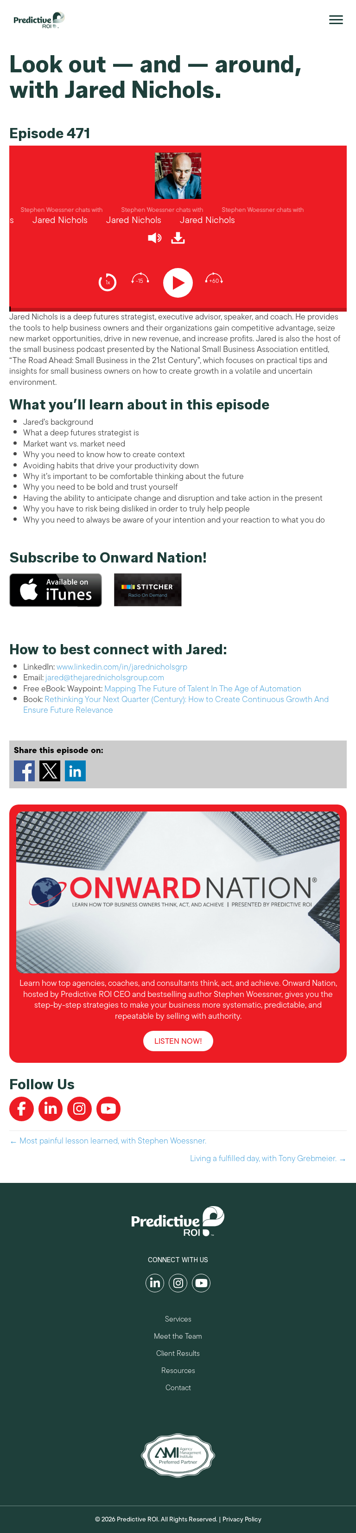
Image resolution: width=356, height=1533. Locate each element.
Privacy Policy (241, 1519)
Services (178, 1320)
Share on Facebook (24, 770)
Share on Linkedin (75, 770)
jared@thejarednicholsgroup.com (104, 677)
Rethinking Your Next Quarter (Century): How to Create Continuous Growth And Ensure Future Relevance (176, 704)
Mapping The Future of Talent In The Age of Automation (202, 689)
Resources (178, 1372)
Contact (178, 1389)
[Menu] (336, 20)
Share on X (49, 770)
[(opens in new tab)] (178, 1455)
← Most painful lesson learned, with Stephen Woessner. (107, 1141)
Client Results (178, 1355)
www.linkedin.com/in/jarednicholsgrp (122, 667)
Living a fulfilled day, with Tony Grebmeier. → (268, 1158)
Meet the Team (178, 1337)
